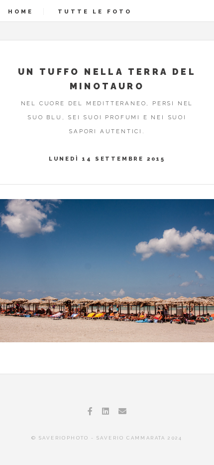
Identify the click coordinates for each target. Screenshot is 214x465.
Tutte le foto (95, 11)
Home (20, 11)
